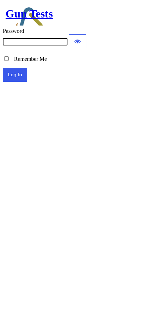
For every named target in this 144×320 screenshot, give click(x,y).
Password (13, 31)
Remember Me (28, 59)
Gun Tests (29, 13)
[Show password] (77, 41)
